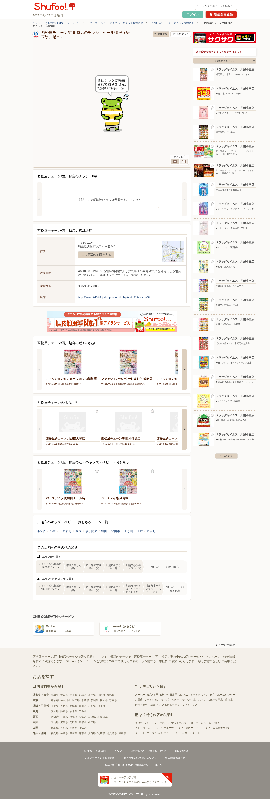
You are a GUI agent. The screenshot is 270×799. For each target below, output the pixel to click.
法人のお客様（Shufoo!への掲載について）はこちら (135, 764)
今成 (78, 531)
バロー (167, 733)
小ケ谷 (41, 531)
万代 (159, 728)
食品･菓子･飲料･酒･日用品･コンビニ (168, 694)
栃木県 (104, 700)
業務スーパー (142, 723)
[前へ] (39, 199)
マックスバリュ (180, 723)
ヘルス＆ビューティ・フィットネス (177, 704)
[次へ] (184, 199)
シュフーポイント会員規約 (100, 757)
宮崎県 (101, 733)
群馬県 (113, 700)
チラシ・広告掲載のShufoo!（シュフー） (56, 23)
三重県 (82, 711)
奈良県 (92, 716)
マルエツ (169, 728)
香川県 (64, 727)
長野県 (64, 705)
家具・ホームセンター (222, 694)
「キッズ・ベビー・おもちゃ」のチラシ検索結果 (115, 23)
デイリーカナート (190, 733)
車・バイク (199, 699)
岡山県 (55, 722)
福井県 (101, 705)
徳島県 (55, 727)
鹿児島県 (112, 733)
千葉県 (85, 700)
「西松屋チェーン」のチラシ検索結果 (172, 23)
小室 (53, 531)
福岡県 (55, 733)
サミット (140, 733)
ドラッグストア (199, 694)
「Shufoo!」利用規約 (94, 750)
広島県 (64, 722)
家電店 (139, 699)
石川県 (92, 705)
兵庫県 (64, 716)
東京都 (55, 700)
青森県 (64, 694)
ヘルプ (118, 750)
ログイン (192, 14)
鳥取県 (73, 722)
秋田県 (92, 694)
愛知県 (55, 711)
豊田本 (115, 531)
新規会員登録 (221, 14)
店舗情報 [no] (161, 34)
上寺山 (128, 531)
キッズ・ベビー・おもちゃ (176, 699)
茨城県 (94, 700)
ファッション (151, 699)
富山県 (82, 705)
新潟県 (73, 705)
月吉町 (151, 531)
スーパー (140, 694)
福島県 (110, 694)
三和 (175, 733)
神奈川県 (65, 700)
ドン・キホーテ (161, 723)
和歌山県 (102, 716)
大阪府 (55, 716)
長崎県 (73, 733)
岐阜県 (73, 711)
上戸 (140, 531)
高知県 (82, 727)
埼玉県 (76, 700)
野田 (104, 531)
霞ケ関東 (91, 531)
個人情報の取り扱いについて (140, 757)
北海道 (55, 694)
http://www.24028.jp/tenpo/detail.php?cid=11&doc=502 (114, 297)
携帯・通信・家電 (145, 704)
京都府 (73, 716)
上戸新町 (66, 531)
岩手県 (73, 694)
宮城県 (82, 694)
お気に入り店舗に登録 (180, 34)
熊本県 (82, 733)
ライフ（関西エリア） (188, 728)
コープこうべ (154, 733)
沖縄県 (122, 733)
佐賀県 (64, 733)
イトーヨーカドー (145, 728)
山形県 (101, 694)
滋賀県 (82, 716)
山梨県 (55, 705)
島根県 (82, 722)
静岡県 (64, 711)
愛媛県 (73, 727)
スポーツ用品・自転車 (220, 699)
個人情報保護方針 (175, 757)
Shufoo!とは (182, 750)
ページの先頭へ (226, 644)
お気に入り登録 (97, 411)
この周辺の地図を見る (96, 254)
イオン (216, 723)
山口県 (92, 722)
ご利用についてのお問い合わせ (148, 750)
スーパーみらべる (201, 723)
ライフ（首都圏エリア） (216, 728)
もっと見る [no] (226, 455)
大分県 (92, 733)
